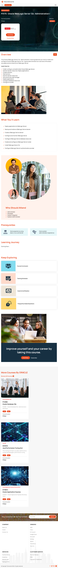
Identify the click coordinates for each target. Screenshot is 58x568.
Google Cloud (33, 534)
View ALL (32, 546)
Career (4, 529)
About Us (4, 527)
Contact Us (5, 532)
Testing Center (5, 561)
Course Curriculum (6, 261)
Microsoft (32, 536)
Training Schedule (6, 274)
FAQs (2, 299)
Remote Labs (5, 559)
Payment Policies (34, 554)
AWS (31, 527)
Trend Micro (33, 543)
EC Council (32, 532)
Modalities (4, 557)
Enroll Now (10, 35)
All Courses (8, 5)
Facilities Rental (6, 554)
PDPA (31, 557)
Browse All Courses (7, 376)
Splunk (31, 541)
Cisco (31, 529)
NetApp (32, 539)
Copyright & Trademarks (36, 559)
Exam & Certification (6, 286)
